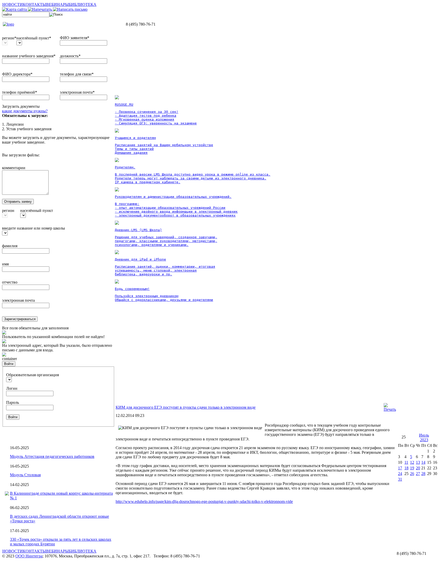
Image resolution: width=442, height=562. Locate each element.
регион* (9, 38)
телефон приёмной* (19, 92)
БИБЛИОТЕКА (82, 4)
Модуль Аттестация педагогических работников (52, 456)
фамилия (9, 246)
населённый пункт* (33, 38)
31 (400, 479)
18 (406, 468)
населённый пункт (36, 210)
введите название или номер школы (33, 228)
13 (418, 462)
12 (412, 462)
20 (418, 468)
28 (423, 473)
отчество (9, 282)
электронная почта (18, 300)
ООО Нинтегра (28, 556)
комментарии (13, 168)
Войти (8, 364)
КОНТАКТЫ (34, 4)
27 (418, 473)
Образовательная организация (32, 375)
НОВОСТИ (12, 4)
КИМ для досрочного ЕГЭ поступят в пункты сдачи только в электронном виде (186, 407)
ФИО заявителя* (74, 38)
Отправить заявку (18, 201)
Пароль (12, 402)
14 (423, 462)
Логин (11, 388)
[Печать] (390, 409)
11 (406, 462)
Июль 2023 (424, 437)
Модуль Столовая (25, 475)
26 (412, 473)
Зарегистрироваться (20, 319)
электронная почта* (77, 92)
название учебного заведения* (29, 56)
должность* (70, 56)
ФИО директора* (17, 74)
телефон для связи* (77, 74)
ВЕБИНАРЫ (57, 4)
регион (8, 210)
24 (400, 473)
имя (5, 264)
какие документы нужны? (25, 111)
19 (412, 468)
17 (400, 468)
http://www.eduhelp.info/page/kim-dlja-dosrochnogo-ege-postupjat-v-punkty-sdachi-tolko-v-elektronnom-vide (204, 501)
